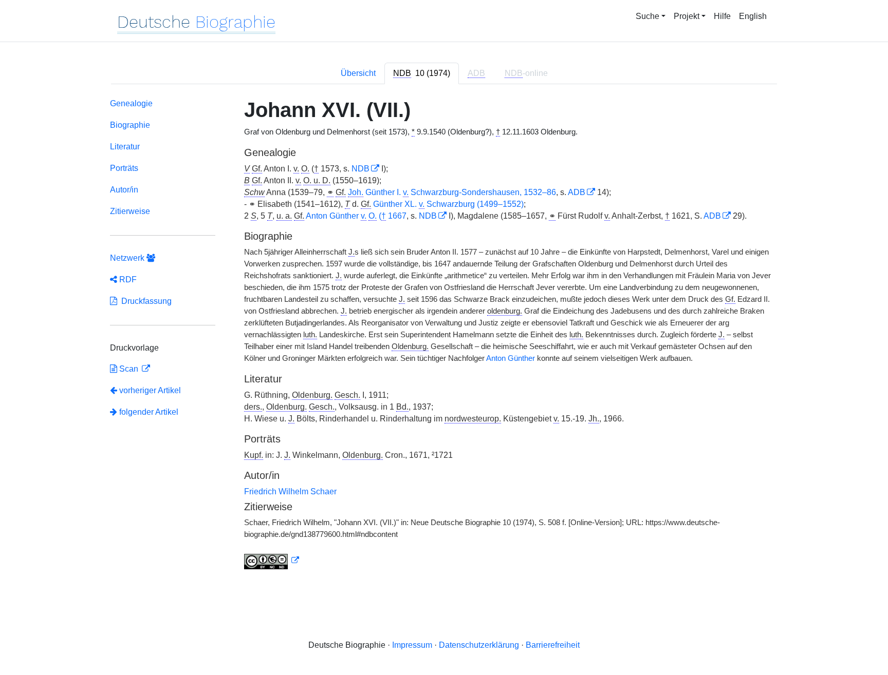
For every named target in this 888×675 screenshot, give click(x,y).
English (753, 16)
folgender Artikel (147, 412)
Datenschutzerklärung (479, 645)
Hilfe (722, 16)
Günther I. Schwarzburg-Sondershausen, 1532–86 (452, 192)
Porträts (124, 168)
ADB (576, 192)
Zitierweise (130, 211)
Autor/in (124, 189)
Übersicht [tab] (358, 73)
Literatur (125, 146)
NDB (360, 168)
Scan (128, 368)
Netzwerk (128, 258)
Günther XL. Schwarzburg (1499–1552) (448, 204)
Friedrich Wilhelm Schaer (290, 491)
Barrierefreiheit (553, 645)
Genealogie (131, 103)
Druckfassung (144, 301)
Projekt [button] (686, 16)
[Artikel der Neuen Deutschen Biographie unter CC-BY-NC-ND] (272, 560)
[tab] (421, 73)
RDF (127, 279)
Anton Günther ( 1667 (356, 215)
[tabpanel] (444, 336)
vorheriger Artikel (150, 390)
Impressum (412, 645)
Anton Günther (510, 358)
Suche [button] (647, 16)
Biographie (130, 125)
